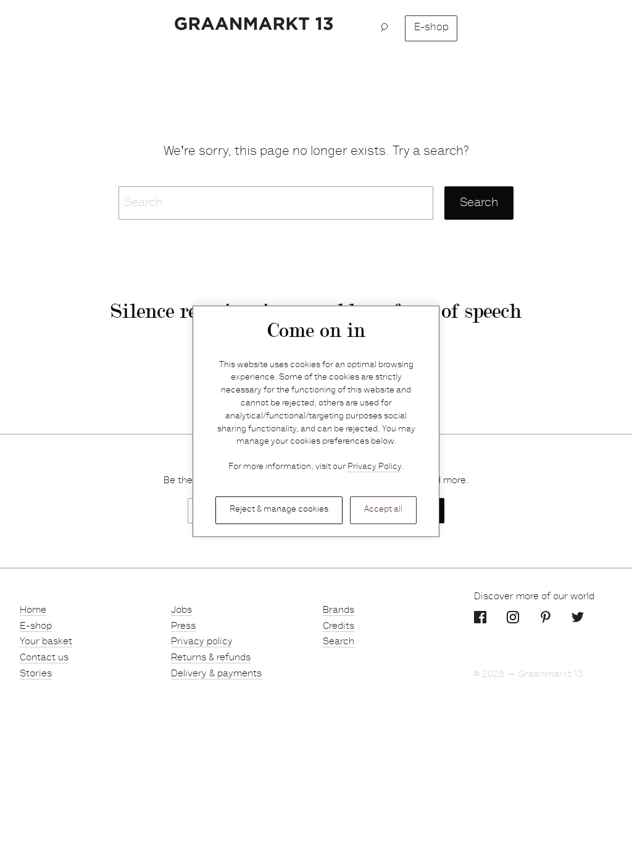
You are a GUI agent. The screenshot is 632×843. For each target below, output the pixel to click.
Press (183, 626)
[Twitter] (578, 617)
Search (338, 642)
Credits (338, 626)
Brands (338, 610)
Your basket (46, 642)
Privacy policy (202, 642)
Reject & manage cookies (279, 509)
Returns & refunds (211, 658)
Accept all (383, 509)
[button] (388, 28)
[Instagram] (513, 617)
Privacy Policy (374, 467)
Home (33, 610)
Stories (36, 674)
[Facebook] (480, 617)
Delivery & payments (216, 674)
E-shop (431, 28)
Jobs (181, 610)
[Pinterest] (545, 617)
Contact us (44, 658)
